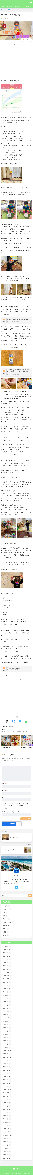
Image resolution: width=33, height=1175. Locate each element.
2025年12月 (7, 972)
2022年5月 (6, 1112)
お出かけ (6, 906)
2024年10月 (7, 1018)
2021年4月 (6, 1154)
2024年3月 (6, 1040)
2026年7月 (6, 949)
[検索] (30, 895)
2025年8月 (6, 985)
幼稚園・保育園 (8, 922)
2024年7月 (6, 1027)
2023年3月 (6, 1080)
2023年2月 (6, 1083)
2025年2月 (6, 1005)
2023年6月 (6, 1070)
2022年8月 (6, 1102)
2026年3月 (6, 962)
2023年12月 (7, 1050)
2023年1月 (6, 1086)
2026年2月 (6, 966)
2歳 (4, 731)
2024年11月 (7, 1014)
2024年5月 (6, 1034)
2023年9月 (6, 1060)
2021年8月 (6, 1141)
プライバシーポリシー (19, 6)
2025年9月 (6, 982)
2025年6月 (6, 992)
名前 (4, 783)
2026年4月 (6, 959)
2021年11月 (7, 1132)
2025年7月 (6, 988)
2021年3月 (6, 1158)
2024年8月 (6, 1024)
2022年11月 (7, 1093)
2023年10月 (7, 1057)
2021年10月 (7, 1135)
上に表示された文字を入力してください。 (13, 812)
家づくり (6, 919)
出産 (5, 912)
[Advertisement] (16, 62)
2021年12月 (7, 1128)
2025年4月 (6, 998)
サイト (4, 797)
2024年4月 (6, 1037)
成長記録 (11, 726)
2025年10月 (7, 979)
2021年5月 (6, 1151)
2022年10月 (7, 1096)
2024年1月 (6, 1047)
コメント (5, 764)
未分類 (6, 932)
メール (4, 790)
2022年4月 (6, 1115)
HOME (2, 6)
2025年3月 (6, 1001)
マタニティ (7, 909)
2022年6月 (6, 1109)
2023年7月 (6, 1067)
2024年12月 (7, 1011)
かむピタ (9, 731)
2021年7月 (6, 1145)
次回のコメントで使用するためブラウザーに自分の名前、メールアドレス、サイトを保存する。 (17, 804)
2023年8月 (6, 1063)
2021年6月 (6, 1148)
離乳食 (5, 935)
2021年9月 (6, 1138)
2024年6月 (6, 1031)
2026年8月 (6, 946)
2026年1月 (6, 969)
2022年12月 (7, 1089)
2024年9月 (6, 1021)
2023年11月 (7, 1053)
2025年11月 (7, 975)
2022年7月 (6, 1106)
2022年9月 (6, 1099)
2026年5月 (6, 956)
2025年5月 (6, 995)
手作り (5, 928)
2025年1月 (6, 1008)
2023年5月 (6, 1073)
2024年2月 (6, 1044)
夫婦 (5, 915)
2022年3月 (6, 1119)
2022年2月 (6, 1122)
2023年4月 (6, 1076)
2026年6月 (6, 953)
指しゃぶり (26, 731)
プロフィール (9, 6)
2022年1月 (6, 1125)
